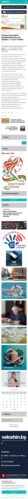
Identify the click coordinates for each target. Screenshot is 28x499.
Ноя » (15, 409)
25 (21, 404)
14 (6, 401)
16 (14, 401)
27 (3, 407)
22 (10, 404)
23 (14, 404)
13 (3, 401)
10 (17, 398)
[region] (14, 489)
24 (17, 404)
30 (14, 407)
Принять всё (14, 492)
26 (24, 404)
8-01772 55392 (8, 462)
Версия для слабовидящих (15, 12)
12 (24, 398)
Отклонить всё (14, 495)
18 (21, 401)
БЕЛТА (3, 49)
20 (3, 404)
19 (24, 401)
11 (21, 398)
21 (6, 404)
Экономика (3, 116)
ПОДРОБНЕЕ (16, 488)
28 (6, 407)
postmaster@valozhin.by (12, 465)
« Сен (12, 409)
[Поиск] (24, 142)
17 (17, 401)
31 (17, 407)
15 (10, 401)
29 (10, 407)
